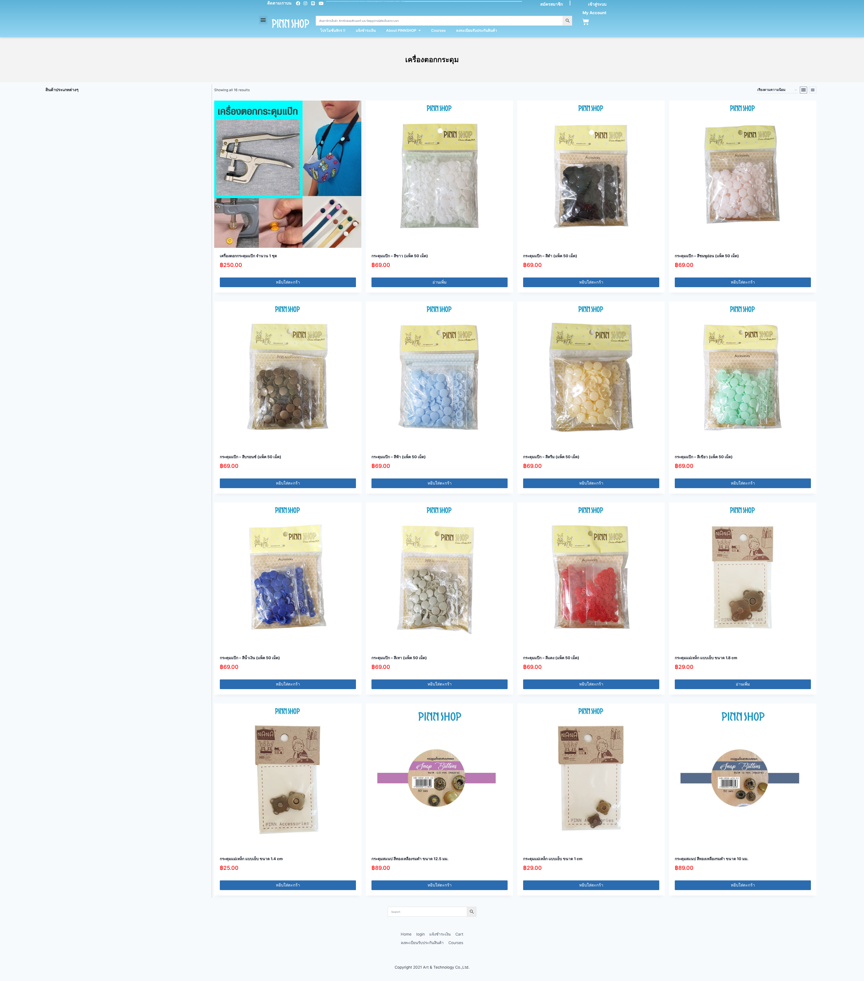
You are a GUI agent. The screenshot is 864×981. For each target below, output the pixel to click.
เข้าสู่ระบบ (597, 4)
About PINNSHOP (401, 30)
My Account (594, 12)
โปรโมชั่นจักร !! (332, 30)
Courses (438, 30)
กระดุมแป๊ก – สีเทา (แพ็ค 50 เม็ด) (399, 658)
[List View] (812, 90)
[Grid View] (803, 90)
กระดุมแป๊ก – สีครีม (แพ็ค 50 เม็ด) (551, 457)
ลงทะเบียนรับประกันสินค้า (476, 30)
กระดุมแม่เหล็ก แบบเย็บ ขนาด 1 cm (553, 859)
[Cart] (585, 22)
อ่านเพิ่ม (439, 282)
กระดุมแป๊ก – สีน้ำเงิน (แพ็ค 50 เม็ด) (250, 658)
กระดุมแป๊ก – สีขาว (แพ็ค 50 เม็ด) (399, 256)
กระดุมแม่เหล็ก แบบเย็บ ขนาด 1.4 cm (251, 859)
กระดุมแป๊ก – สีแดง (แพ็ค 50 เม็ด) (551, 658)
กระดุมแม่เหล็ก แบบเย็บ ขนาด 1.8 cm (706, 658)
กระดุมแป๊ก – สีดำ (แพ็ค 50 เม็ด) (550, 256)
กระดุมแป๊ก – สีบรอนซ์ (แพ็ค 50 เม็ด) (250, 457)
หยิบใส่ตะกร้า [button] (288, 282)
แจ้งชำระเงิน (366, 30)
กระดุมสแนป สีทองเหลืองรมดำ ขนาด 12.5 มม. (409, 859)
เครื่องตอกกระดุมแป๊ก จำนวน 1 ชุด (248, 256)
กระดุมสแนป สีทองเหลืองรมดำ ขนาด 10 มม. (711, 859)
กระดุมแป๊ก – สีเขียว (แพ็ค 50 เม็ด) (704, 457)
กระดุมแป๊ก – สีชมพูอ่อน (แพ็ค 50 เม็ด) (707, 256)
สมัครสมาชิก (551, 4)
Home (406, 934)
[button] (263, 20)
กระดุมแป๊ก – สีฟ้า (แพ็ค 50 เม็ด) (398, 457)
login (420, 934)
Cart (459, 934)
